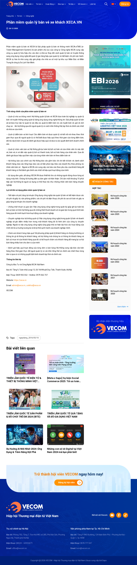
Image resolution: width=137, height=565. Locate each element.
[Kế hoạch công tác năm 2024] (99, 231)
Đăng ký (125, 4)
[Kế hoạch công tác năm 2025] (99, 215)
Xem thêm (121, 307)
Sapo (104, 560)
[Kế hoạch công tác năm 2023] (99, 247)
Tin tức (38, 4)
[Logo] (24, 507)
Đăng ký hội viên (66, 482)
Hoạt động (49, 4)
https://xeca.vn (20, 280)
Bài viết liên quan (20, 348)
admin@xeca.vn (18, 285)
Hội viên (29, 4)
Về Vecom (82, 4)
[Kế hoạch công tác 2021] (99, 279)
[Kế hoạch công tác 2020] (99, 295)
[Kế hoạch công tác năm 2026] (99, 199)
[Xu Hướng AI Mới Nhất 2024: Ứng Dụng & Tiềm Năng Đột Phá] (24, 434)
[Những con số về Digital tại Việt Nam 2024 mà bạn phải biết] (65, 434)
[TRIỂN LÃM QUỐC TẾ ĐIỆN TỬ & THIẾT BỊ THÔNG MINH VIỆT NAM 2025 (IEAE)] (24, 363)
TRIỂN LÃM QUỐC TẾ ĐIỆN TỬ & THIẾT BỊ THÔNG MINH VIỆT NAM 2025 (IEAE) (23, 381)
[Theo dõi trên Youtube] (112, 515)
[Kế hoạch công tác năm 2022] (99, 263)
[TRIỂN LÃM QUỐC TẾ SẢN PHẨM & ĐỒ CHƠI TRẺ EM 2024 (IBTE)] (24, 399)
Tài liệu (71, 4)
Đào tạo (61, 4)
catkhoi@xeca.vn (33, 285)
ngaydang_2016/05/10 (29, 338)
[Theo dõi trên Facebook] (118, 515)
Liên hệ (93, 4)
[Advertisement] (56, 331)
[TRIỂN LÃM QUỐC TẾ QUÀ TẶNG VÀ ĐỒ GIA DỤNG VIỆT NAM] (65, 399)
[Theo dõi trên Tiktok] (125, 515)
